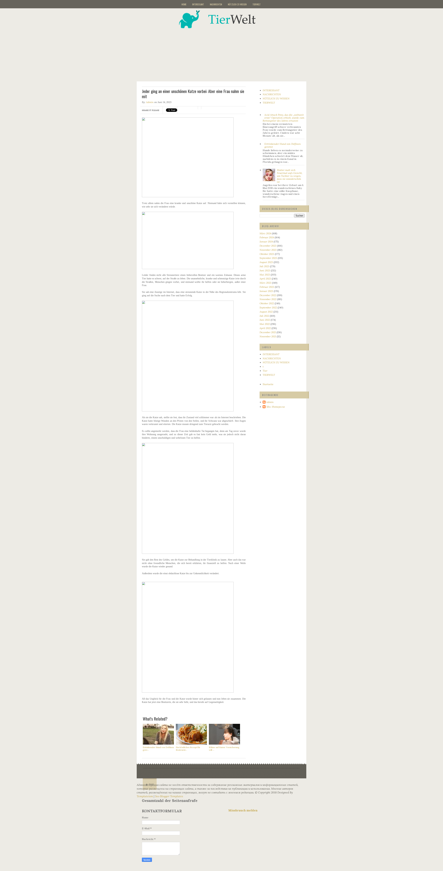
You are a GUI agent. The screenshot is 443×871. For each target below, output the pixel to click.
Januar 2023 (266, 291)
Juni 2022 (265, 319)
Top (151, 784)
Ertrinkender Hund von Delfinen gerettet (282, 145)
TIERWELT (256, 4)
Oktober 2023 (267, 254)
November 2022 (268, 299)
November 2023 (268, 249)
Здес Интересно (275, 406)
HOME (184, 4)
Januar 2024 (266, 241)
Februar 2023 (267, 286)
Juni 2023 (265, 270)
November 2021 (268, 336)
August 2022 (266, 311)
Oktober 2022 (267, 303)
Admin (149, 102)
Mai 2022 (265, 324)
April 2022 (265, 328)
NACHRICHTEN (216, 4)
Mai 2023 (265, 274)
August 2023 (266, 262)
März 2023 (265, 282)
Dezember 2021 (268, 332)
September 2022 (268, 307)
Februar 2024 (267, 237)
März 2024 (265, 233)
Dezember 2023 (268, 245)
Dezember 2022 (268, 295)
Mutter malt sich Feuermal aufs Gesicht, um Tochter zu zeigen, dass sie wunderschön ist (289, 175)
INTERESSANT (198, 4)
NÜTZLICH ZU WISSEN (237, 4)
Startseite (268, 384)
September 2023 (268, 258)
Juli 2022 (264, 315)
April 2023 (265, 278)
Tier (265, 370)
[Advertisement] (226, 52)
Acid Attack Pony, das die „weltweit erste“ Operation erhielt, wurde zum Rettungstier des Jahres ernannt (283, 117)
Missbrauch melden (242, 810)
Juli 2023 (264, 266)
